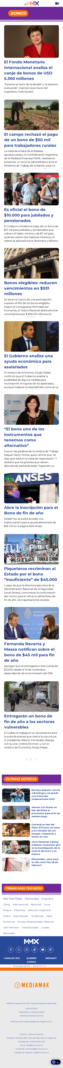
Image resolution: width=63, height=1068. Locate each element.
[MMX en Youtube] (43, 949)
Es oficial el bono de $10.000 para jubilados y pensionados (29, 215)
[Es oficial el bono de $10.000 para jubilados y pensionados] (31, 189)
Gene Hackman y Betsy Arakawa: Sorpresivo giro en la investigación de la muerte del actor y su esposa (45, 848)
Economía (9, 921)
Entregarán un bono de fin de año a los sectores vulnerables (29, 722)
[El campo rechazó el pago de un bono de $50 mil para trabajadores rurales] (31, 115)
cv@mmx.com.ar (41, 1052)
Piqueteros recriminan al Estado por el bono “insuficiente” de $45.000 (30, 574)
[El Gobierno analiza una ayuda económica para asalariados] (31, 336)
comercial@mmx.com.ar (36, 1049)
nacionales (9, 933)
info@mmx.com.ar (34, 1045)
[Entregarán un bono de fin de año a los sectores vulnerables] (31, 696)
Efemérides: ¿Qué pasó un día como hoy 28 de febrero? (45, 862)
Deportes (19, 910)
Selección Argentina (39, 910)
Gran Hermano (11, 927)
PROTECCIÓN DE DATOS (31, 1016)
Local (47, 904)
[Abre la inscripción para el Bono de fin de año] (31, 488)
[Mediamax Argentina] (31, 985)
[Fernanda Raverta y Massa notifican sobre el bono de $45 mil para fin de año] (31, 625)
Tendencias (37, 916)
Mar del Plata (12, 898)
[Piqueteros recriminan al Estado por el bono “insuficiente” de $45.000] (31, 549)
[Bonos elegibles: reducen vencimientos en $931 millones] (31, 263)
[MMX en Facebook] (11, 949)
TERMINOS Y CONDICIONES (31, 1012)
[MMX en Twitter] (19, 950)
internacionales (30, 927)
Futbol (7, 916)
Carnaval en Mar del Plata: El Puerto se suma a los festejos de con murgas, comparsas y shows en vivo (45, 830)
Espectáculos (20, 916)
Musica (7, 910)
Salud (49, 916)
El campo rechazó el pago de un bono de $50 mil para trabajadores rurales (31, 140)
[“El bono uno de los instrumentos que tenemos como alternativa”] (31, 409)
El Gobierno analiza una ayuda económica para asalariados (28, 361)
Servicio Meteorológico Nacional (36, 921)
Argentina (47, 898)
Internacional (20, 904)
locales (45, 927)
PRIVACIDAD (32, 1008)
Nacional (36, 904)
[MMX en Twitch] (51, 949)
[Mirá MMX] (57, 3)
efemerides (32, 898)
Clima (6, 904)
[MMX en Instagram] (26, 949)
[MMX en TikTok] (34, 950)
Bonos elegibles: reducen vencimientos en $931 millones (30, 288)
